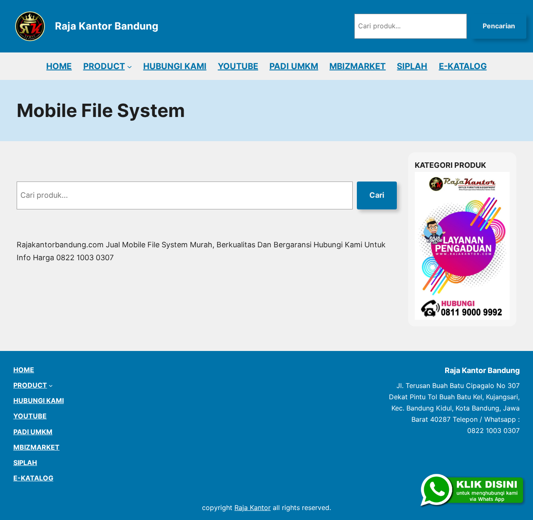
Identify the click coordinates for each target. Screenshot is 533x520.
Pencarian (499, 26)
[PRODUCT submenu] (129, 66)
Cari (376, 195)
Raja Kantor (252, 507)
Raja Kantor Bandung (106, 26)
